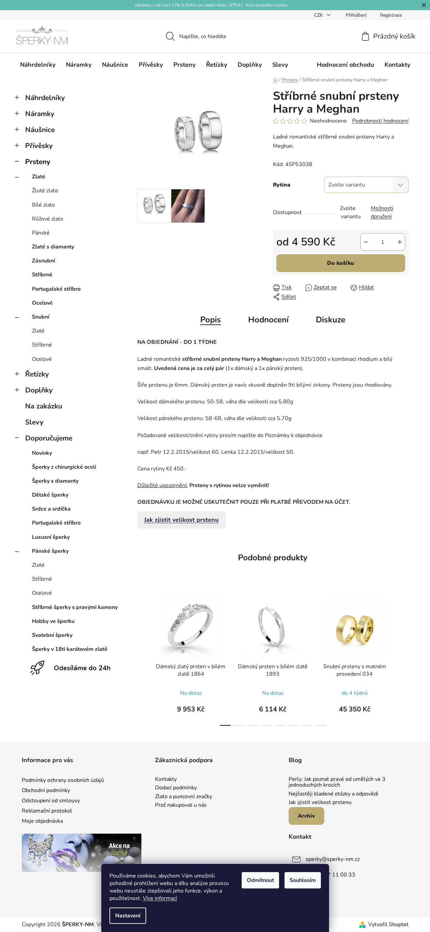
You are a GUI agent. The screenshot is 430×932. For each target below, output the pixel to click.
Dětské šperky (50, 495)
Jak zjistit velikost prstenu (181, 520)
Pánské (41, 233)
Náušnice (40, 129)
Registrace (391, 15)
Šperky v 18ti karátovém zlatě (69, 649)
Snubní (40, 317)
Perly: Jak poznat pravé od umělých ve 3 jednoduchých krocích (337, 782)
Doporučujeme (48, 438)
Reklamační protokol (47, 811)
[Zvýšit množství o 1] (400, 242)
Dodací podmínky (176, 788)
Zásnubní (43, 260)
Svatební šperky (52, 635)
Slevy (34, 422)
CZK (319, 15)
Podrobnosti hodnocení (380, 121)
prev (142, 659)
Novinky (42, 453)
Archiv (306, 816)
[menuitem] (38, 64)
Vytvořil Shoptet (388, 924)
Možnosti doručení (382, 212)
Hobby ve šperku (53, 621)
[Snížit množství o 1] (366, 242)
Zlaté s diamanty (53, 247)
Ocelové (42, 303)
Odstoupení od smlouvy (51, 800)
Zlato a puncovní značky (183, 797)
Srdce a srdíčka (51, 509)
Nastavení (127, 915)
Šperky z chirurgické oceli (64, 467)
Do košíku (340, 263)
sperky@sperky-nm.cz (333, 859)
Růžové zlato (47, 219)
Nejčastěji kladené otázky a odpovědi (333, 794)
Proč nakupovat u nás (181, 805)
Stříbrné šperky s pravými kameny (75, 607)
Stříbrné (42, 274)
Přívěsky (39, 145)
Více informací (160, 898)
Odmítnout (260, 880)
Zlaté (38, 176)
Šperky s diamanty (55, 481)
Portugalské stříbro (56, 289)
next (403, 659)
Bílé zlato (43, 205)
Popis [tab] (210, 319)
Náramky (39, 113)
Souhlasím (303, 880)
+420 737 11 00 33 (330, 875)
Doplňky (39, 390)
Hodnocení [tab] (268, 319)
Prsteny (37, 161)
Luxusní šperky (51, 537)
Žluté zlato (45, 190)
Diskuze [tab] (330, 319)
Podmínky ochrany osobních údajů (63, 780)
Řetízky (37, 374)
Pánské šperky (50, 551)
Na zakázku (43, 406)
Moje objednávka (42, 821)
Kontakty (166, 779)
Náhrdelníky (45, 97)
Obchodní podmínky (46, 790)
